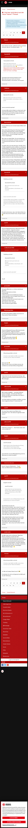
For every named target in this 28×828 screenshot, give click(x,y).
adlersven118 (7, 386)
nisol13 (6, 222)
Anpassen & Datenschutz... (8, 824)
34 (10, 35)
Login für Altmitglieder (14, 659)
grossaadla (7, 285)
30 (20, 32)
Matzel (6, 40)
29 (17, 32)
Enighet (6, 322)
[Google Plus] (8, 665)
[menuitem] (14, 601)
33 (7, 35)
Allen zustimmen (13, 817)
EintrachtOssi (7, 122)
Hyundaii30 (7, 54)
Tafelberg (6, 88)
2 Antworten (4, 118)
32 (3, 35)
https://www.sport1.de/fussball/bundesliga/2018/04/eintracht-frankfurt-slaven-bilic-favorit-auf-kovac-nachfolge (13, 69)
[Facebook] (2, 665)
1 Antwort (4, 83)
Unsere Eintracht (11, 9)
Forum (10, 2)
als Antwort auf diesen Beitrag (11, 42)
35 (13, 35)
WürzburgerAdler (8, 310)
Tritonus (6, 553)
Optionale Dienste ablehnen (14, 822)
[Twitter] (5, 665)
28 (14, 32)
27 (11, 32)
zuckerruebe (7, 532)
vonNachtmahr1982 (9, 247)
